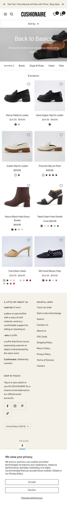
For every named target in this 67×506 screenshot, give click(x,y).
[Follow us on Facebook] (7, 406)
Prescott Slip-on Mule (50, 166)
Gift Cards (42, 336)
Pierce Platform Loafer (17, 115)
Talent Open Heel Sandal (49, 216)
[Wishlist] (54, 14)
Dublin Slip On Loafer (17, 166)
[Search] (11, 14)
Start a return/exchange (49, 313)
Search (40, 319)
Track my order (44, 307)
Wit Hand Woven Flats (50, 271)
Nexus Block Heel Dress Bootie (17, 218)
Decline (32, 490)
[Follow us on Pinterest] (22, 406)
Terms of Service (45, 360)
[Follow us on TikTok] (7, 413)
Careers (41, 366)
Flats (61, 65)
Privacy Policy (16, 473)
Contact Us (42, 325)
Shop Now (54, 4)
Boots (22, 65)
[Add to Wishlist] (29, 84)
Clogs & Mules (36, 65)
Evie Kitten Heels (17, 271)
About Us (41, 330)
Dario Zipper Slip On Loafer (49, 115)
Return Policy (43, 348)
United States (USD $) (16, 426)
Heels (51, 65)
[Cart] (61, 14)
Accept (32, 482)
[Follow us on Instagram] (15, 406)
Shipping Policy (44, 342)
